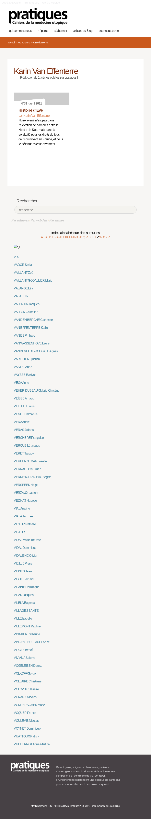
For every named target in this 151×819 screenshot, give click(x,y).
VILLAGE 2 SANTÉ (26, 610)
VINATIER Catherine (27, 634)
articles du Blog (82, 30)
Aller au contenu (31, 2)
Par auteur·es (20, 220)
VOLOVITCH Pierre (26, 689)
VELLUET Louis (24, 406)
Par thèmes (56, 220)
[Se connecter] (138, 18)
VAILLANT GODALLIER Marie (33, 280)
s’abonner (60, 30)
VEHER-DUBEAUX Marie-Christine (36, 390)
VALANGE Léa (23, 288)
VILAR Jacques (23, 595)
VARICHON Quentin (27, 359)
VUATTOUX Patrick (26, 736)
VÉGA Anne (21, 382)
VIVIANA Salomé (24, 657)
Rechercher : (28, 200)
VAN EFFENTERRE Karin (30, 327)
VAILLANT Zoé (23, 272)
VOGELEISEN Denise (28, 665)
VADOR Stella (23, 264)
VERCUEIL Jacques (27, 445)
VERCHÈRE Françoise (29, 437)
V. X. (16, 257)
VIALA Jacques (23, 516)
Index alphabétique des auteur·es (75, 233)
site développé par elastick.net (106, 806)
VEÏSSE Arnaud (24, 398)
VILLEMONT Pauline (27, 626)
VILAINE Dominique (26, 587)
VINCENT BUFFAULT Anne (32, 642)
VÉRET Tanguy (24, 453)
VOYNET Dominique (27, 728)
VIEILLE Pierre (23, 563)
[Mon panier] (126, 18)
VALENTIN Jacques (26, 304)
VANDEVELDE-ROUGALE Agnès (36, 351)
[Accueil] (38, 16)
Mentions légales (39, 806)
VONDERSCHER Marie (29, 705)
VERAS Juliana (24, 430)
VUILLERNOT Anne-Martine (32, 744)
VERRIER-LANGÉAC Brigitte (32, 477)
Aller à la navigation (11, 2)
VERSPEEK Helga (26, 485)
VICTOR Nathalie (25, 524)
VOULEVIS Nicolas (26, 720)
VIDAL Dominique (25, 547)
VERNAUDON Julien (27, 469)
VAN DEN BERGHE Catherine (33, 319)
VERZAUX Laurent (26, 492)
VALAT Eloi (21, 296)
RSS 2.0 (53, 806)
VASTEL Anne (23, 367)
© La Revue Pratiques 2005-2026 (74, 806)
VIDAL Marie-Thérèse (27, 540)
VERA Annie (21, 422)
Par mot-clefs (39, 220)
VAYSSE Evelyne (25, 374)
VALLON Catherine (26, 312)
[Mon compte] (132, 18)
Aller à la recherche (51, 2)
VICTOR (19, 532)
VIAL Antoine (22, 508)
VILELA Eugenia (24, 602)
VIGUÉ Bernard (23, 579)
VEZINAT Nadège (25, 500)
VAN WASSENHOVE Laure (31, 343)
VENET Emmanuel (26, 414)
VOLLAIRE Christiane (27, 681)
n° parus (43, 30)
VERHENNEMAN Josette (30, 461)
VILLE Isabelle (23, 618)
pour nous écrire (109, 30)
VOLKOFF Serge (25, 673)
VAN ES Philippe (24, 335)
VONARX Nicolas (25, 697)
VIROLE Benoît (23, 650)
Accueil (11, 42)
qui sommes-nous (20, 30)
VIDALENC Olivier (25, 555)
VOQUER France (25, 712)
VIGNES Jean (22, 571)
